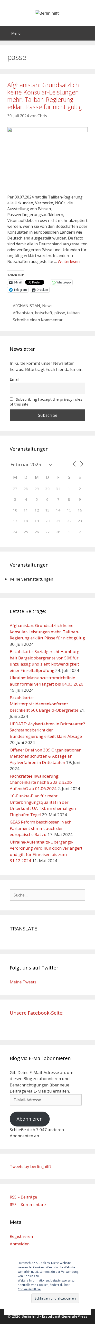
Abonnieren (30, 1119)
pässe (59, 312)
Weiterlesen (69, 261)
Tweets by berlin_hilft (30, 1166)
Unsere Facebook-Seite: (37, 1013)
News (47, 305)
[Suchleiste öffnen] (88, 33)
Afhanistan (23, 312)
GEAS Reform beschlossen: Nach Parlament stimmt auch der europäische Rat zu (40, 828)
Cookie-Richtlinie (29, 1289)
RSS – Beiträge (23, 1197)
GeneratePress (74, 1316)
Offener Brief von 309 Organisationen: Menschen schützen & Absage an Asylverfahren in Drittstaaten (46, 756)
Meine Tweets (23, 982)
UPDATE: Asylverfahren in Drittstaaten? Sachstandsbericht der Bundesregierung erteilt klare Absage (47, 730)
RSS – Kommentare (28, 1204)
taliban (73, 312)
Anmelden (19, 1244)
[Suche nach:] (47, 895)
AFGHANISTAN (26, 305)
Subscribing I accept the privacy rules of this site (46, 402)
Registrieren (21, 1236)
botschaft (43, 312)
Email (14, 379)
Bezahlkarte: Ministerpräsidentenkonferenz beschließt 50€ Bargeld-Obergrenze (44, 704)
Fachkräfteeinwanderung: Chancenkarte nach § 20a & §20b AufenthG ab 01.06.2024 (41, 782)
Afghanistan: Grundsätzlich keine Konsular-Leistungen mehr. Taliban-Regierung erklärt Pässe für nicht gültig (44, 96)
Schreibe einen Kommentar (38, 320)
